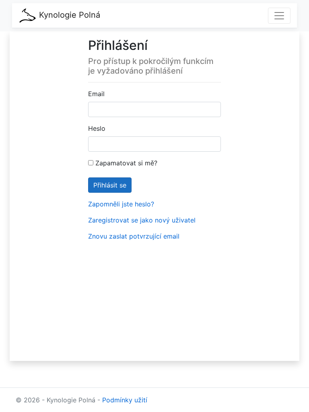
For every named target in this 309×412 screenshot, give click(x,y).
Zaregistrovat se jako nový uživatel (142, 220)
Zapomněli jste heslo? (121, 204)
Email (96, 94)
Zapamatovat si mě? (125, 163)
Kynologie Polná (68, 15)
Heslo (96, 128)
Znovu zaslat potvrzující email (133, 236)
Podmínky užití (124, 400)
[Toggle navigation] (279, 16)
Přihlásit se (109, 185)
